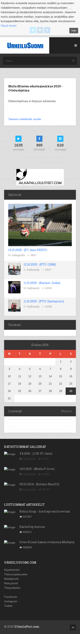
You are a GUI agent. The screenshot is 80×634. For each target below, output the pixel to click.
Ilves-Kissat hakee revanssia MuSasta (46, 542)
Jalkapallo (18, 255)
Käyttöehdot (12, 569)
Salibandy (33, 269)
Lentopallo (30, 489)
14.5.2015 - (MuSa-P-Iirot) (37, 469)
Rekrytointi (11, 583)
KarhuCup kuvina (32, 527)
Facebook (10, 596)
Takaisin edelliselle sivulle (24, 119)
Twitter (8, 605)
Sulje (73, 30)
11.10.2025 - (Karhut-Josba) (42, 283)
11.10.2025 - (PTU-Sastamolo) (44, 301)
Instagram (10, 601)
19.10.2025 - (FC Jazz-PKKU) (27, 250)
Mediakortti (11, 578)
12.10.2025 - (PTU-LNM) (40, 264)
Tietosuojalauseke (15, 574)
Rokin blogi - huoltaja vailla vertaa (44, 511)
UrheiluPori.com (26, 626)
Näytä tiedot (8, 25)
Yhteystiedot (12, 587)
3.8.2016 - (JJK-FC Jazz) (35, 453)
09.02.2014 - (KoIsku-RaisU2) (39, 484)
